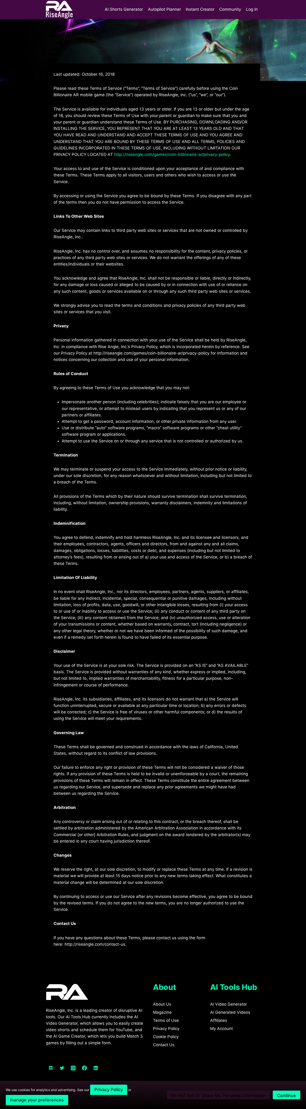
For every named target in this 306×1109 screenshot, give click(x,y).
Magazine (162, 1012)
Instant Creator (200, 9)
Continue (286, 1095)
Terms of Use (166, 1020)
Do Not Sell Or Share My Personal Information (218, 1095)
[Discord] (51, 1068)
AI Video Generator (228, 1004)
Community (230, 9)
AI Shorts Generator (124, 9)
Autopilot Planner (164, 9)
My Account (221, 1028)
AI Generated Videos (230, 1012)
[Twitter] (62, 1068)
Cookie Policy (166, 1036)
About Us (162, 1004)
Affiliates (218, 1020)
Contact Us (164, 1044)
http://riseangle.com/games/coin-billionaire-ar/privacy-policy (172, 154)
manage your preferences (37, 1099)
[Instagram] (73, 1068)
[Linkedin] (96, 1068)
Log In (252, 9)
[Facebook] (84, 1068)
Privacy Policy (166, 1028)
